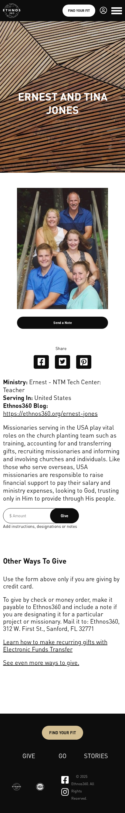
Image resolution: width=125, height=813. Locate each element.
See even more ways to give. (41, 662)
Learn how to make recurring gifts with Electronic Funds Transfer (55, 645)
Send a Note (62, 323)
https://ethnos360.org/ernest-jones (50, 413)
